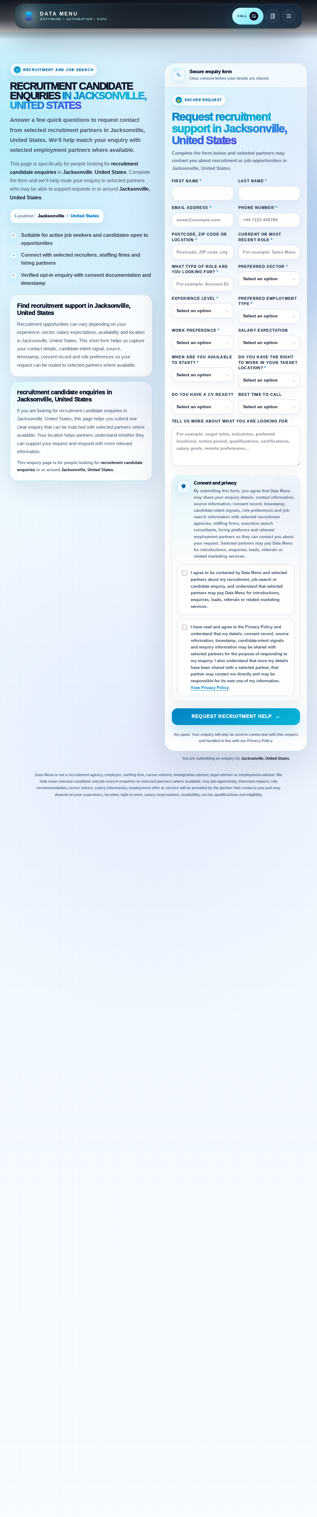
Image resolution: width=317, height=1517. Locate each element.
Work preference (196, 330)
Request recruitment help (236, 716)
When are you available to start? (202, 359)
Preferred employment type (267, 301)
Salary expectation (263, 330)
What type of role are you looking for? (200, 269)
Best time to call (260, 394)
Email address (191, 208)
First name (187, 181)
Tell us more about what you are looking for (230, 421)
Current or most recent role (259, 236)
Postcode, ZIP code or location (199, 236)
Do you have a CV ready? (203, 394)
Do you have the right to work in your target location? (267, 362)
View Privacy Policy (210, 687)
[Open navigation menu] (289, 16)
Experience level (195, 298)
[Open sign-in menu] (273, 16)
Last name (252, 181)
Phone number (258, 208)
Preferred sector (263, 266)
